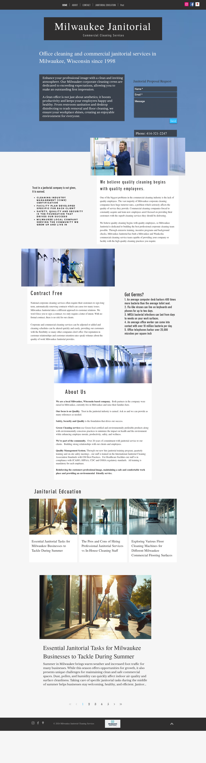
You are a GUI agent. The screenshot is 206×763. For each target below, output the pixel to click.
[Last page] (121, 704)
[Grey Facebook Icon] (38, 723)
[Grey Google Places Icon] (43, 723)
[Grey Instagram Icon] (33, 723)
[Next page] (114, 704)
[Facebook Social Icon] (192, 4)
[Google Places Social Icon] (197, 4)
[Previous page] (76, 704)
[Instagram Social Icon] (187, 4)
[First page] (70, 704)
